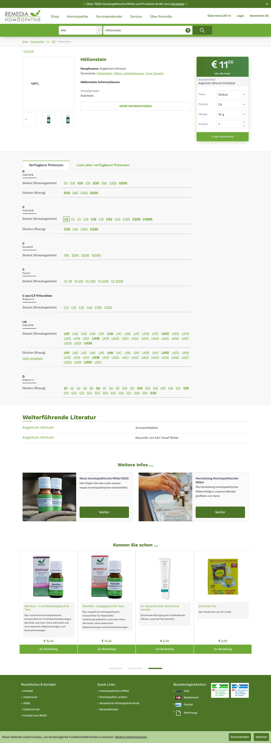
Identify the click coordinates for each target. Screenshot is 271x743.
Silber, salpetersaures (129, 73)
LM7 (119, 333)
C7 (73, 219)
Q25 (113, 393)
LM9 (136, 333)
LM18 (96, 338)
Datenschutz (31, 709)
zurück (28, 51)
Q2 (72, 388)
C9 (79, 219)
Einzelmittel (37, 41)
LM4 (92, 333)
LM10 (145, 333)
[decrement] (244, 126)
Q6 (98, 388)
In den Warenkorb (223, 136)
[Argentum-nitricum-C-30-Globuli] (67, 119)
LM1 (66, 333)
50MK (85, 255)
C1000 (147, 219)
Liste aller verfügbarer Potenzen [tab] (103, 165)
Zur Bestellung (48, 649)
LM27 (185, 338)
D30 (96, 183)
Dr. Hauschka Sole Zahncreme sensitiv (160, 608)
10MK (75, 255)
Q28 (137, 393)
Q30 (153, 393)
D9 (66, 183)
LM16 (76, 338)
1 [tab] (116, 668)
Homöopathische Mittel (114, 691)
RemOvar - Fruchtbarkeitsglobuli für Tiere (47, 608)
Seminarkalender (109, 16)
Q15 (162, 388)
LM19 (105, 338)
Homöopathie (77, 16)
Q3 (78, 388)
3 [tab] (155, 668)
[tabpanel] (165, 602)
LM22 (135, 338)
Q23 (97, 393)
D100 (113, 183)
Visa (186, 691)
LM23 (145, 338)
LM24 (155, 338)
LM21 (125, 338)
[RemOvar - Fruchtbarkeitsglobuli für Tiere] (48, 577)
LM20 (115, 338)
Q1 (65, 388)
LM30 (88, 343)
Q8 (111, 388)
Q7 (104, 388)
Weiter (104, 512)
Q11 (132, 388)
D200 (123, 183)
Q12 (140, 388)
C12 (93, 219)
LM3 (84, 333)
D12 (80, 183)
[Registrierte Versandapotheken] (220, 690)
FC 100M (117, 281)
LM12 (165, 333)
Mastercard (191, 697)
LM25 (165, 338)
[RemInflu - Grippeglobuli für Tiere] (107, 577)
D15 (88, 183)
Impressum (30, 697)
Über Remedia (161, 16)
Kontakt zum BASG (35, 715)
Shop (55, 16)
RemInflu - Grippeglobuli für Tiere (103, 606)
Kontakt (28, 691)
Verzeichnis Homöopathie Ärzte (119, 703)
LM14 (185, 333)
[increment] (244, 122)
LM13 (175, 333)
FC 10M (91, 281)
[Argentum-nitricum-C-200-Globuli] (48, 119)
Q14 (155, 388)
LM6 (110, 333)
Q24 (105, 393)
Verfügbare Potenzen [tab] (46, 165)
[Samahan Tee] (223, 577)
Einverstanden (240, 737)
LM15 (67, 338)
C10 (85, 219)
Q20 (74, 393)
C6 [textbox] (220, 104)
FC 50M (103, 281)
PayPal (188, 704)
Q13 (147, 388)
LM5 (101, 333)
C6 (66, 219)
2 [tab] (135, 668)
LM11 (155, 333)
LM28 (68, 343)
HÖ (53, 41)
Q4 (85, 388)
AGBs (26, 703)
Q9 (117, 388)
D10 (72, 183)
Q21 (81, 393)
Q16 (170, 388)
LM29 (78, 343)
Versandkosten (108, 709)
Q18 (186, 388)
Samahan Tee (207, 606)
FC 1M (68, 281)
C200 (136, 219)
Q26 (121, 393)
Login (240, 15)
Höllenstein (104, 73)
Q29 (145, 393)
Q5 (91, 388)
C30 (109, 219)
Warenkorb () (259, 15)
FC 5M (78, 281)
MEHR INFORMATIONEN (135, 106)
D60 (104, 183)
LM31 (97, 362)
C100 (126, 219)
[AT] (23, 15)
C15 (101, 219)
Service (136, 16)
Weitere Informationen (131, 737)
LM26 (175, 338)
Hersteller (178, 4)
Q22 (89, 393)
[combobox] (231, 104)
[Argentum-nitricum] (48, 83)
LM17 (86, 338)
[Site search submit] (202, 30)
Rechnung (190, 712)
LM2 (75, 333)
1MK (66, 255)
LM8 (128, 333)
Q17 (178, 388)
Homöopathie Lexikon (113, 697)
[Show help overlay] (187, 30)
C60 (117, 219)
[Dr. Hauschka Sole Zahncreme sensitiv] (165, 577)
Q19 (66, 393)
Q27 (129, 393)
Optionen (261, 737)
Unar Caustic (155, 73)
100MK (96, 255)
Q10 (124, 388)
